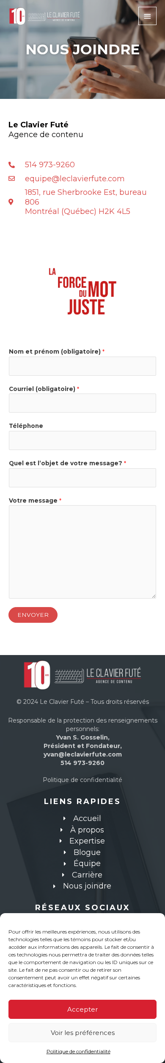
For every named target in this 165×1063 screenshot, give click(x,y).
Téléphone (26, 425)
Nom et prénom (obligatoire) (56, 351)
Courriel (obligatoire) (44, 388)
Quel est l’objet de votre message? (67, 463)
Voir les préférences (83, 1033)
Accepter (82, 1009)
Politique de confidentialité (78, 1051)
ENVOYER (33, 614)
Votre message (35, 500)
